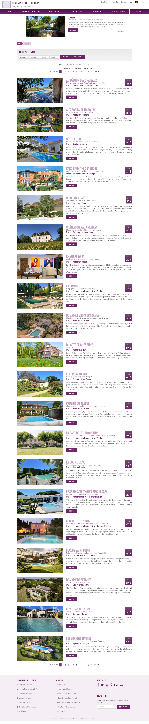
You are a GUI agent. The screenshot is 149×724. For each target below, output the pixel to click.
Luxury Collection (25, 698)
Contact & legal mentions (67, 707)
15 (91, 71)
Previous (54, 71)
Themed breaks (24, 702)
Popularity (85, 68)
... (84, 71)
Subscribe (124, 707)
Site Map (61, 711)
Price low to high (66, 68)
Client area (62, 684)
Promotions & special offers (28, 689)
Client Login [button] (104, 2)
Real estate (22, 711)
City (91, 68)
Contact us (124, 2)
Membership (115, 2)
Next (96, 71)
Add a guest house (65, 689)
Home (9, 11)
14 (88, 71)
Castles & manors (25, 693)
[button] (137, 2)
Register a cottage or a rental (69, 702)
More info (73, 30)
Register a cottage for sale (67, 698)
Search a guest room (26, 684)
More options (78, 57)
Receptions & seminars (27, 707)
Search (66, 57)
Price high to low (76, 68)
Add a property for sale (67, 693)
